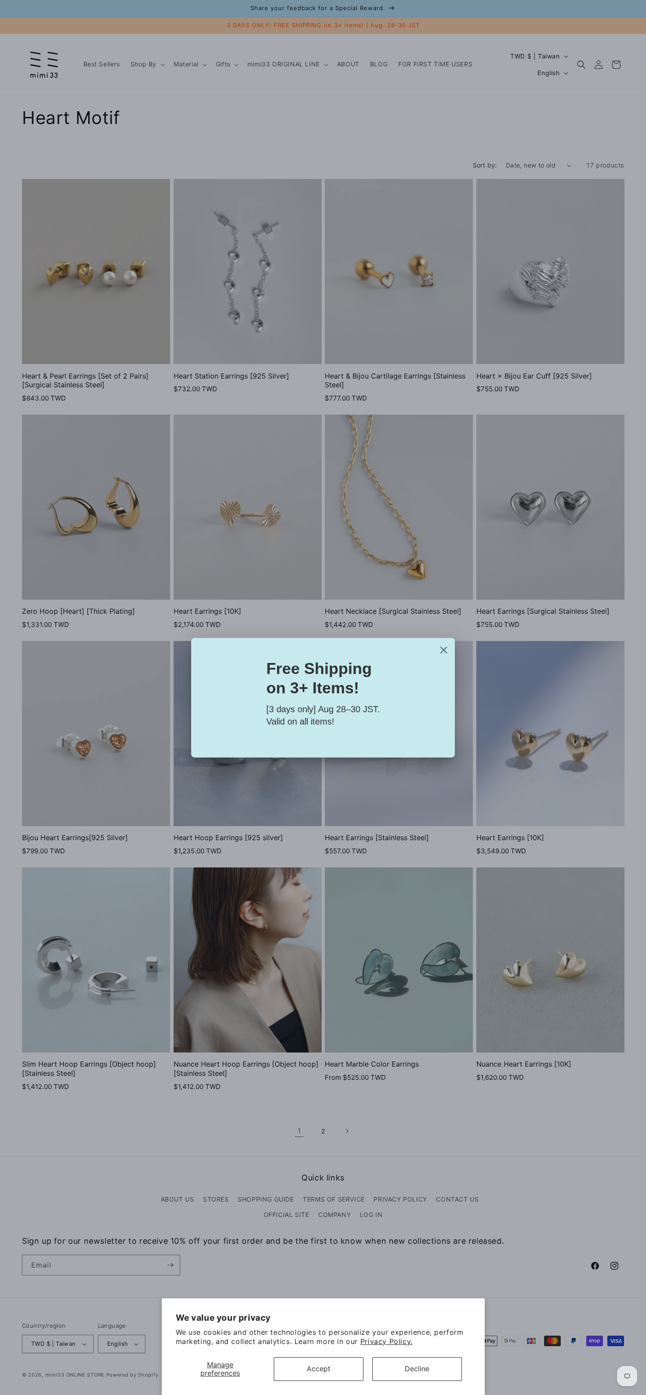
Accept (318, 1368)
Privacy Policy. (386, 1341)
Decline (417, 1368)
